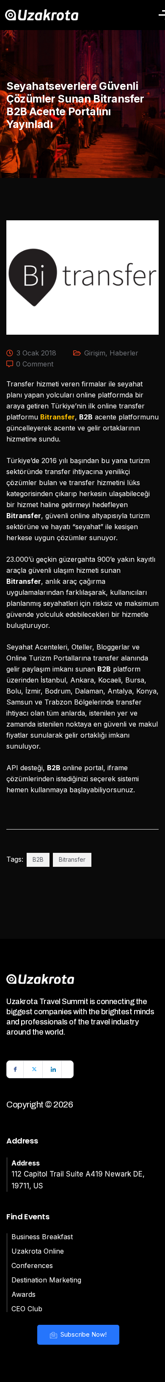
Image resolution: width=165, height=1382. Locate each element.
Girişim (94, 353)
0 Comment (34, 364)
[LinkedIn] (53, 1069)
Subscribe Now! (83, 1334)
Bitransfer (72, 859)
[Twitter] (34, 1069)
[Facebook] (15, 1069)
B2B (38, 859)
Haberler (124, 353)
